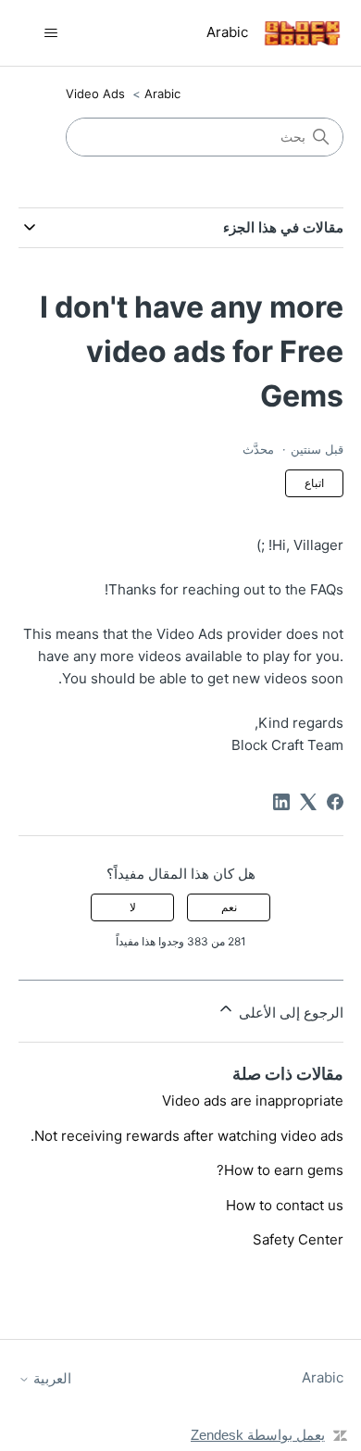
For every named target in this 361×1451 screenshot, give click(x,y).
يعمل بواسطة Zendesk (258, 1435)
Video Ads (95, 93)
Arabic (162, 93)
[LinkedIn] (281, 802)
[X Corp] (308, 802)
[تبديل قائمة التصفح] (51, 33)
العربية (50, 1378)
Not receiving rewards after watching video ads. (187, 1136)
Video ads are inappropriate (252, 1100)
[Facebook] (335, 802)
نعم (229, 907)
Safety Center (298, 1239)
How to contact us (284, 1205)
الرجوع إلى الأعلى (289, 1012)
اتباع (314, 483)
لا (133, 907)
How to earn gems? (280, 1170)
